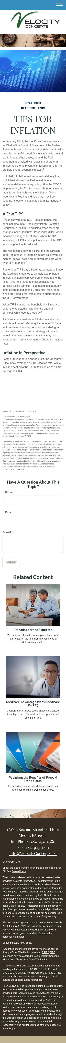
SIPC (52, 952)
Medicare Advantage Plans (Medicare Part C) (33, 703)
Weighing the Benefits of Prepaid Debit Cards (33, 779)
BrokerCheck (19, 871)
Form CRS (15, 861)
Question (8, 532)
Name (9, 492)
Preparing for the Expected (33, 630)
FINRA (45, 952)
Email (8, 512)
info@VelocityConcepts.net (33, 853)
